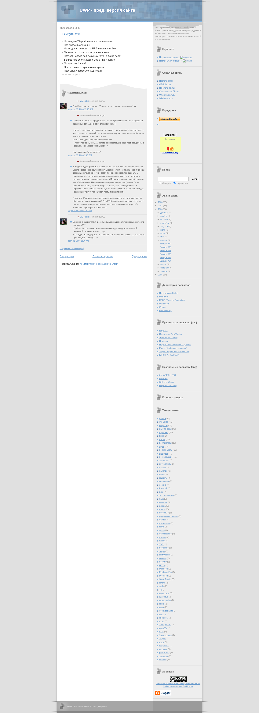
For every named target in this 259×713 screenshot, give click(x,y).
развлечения (165, 429)
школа (162, 439)
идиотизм (163, 432)
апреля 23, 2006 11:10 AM (80, 109)
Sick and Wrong (166, 382)
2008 (160, 202)
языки (162, 541)
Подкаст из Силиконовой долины (175, 344)
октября (164, 219)
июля (163, 230)
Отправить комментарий (72, 248)
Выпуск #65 (165, 257)
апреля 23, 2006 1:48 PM (80, 155)
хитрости (163, 460)
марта (163, 264)
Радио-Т (163, 488)
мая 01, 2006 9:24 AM (78, 241)
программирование (168, 516)
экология (163, 656)
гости (161, 527)
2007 (160, 205)
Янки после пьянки (168, 337)
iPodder (162, 307)
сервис (162, 485)
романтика (164, 652)
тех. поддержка (166, 495)
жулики (162, 467)
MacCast (163, 378)
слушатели (164, 523)
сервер (162, 520)
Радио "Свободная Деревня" (173, 348)
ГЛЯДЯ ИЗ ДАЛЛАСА (169, 355)
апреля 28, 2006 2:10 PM (80, 210)
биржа (162, 474)
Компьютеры (165, 443)
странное (163, 422)
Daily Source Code (168, 385)
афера (162, 506)
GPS (161, 631)
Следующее (67, 256)
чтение (162, 537)
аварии (162, 638)
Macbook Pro (165, 572)
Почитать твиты (167, 88)
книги (161, 604)
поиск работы (165, 450)
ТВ (160, 590)
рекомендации (166, 457)
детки (162, 530)
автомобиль (165, 464)
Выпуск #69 (165, 244)
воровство (164, 593)
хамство (163, 471)
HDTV (162, 565)
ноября (164, 216)
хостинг (163, 562)
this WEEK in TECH (168, 375)
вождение (164, 548)
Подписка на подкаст (169, 57)
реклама (163, 649)
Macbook (163, 569)
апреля (164, 240)
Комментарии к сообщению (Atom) (99, 263)
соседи (162, 614)
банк (161, 499)
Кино (161, 436)
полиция (163, 502)
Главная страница (103, 256)
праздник (163, 453)
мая (162, 237)
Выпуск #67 (165, 250)
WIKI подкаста (166, 98)
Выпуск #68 (71, 34)
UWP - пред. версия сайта (107, 10)
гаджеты (163, 478)
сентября (165, 223)
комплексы (164, 555)
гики (161, 492)
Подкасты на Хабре (168, 293)
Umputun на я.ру (167, 95)
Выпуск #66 (165, 254)
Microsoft (163, 576)
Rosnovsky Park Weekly (170, 334)
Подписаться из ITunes (170, 61)
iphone (162, 583)
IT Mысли (163, 341)
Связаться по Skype (169, 91)
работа (162, 418)
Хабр (161, 544)
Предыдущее (139, 256)
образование (165, 534)
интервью (164, 513)
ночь (161, 607)
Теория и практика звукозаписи (174, 351)
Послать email (166, 81)
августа (164, 226)
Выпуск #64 (165, 261)
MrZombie (84, 101)
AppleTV (163, 628)
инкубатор (164, 645)
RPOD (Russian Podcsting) (172, 300)
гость (161, 642)
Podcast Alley (165, 310)
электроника (165, 624)
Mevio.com (164, 304)
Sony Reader (165, 579)
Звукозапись (165, 635)
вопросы (163, 425)
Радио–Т (163, 330)
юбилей (162, 659)
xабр (161, 586)
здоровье (163, 597)
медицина (164, 481)
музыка (162, 558)
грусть (162, 509)
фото (161, 621)
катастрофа (165, 600)
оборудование (166, 611)
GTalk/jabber (165, 84)
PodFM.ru (163, 297)
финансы (163, 618)
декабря (164, 212)
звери (162, 551)
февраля (165, 268)
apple (161, 446)
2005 (160, 275)
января (164, 271)
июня (163, 233)
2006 (160, 209)
